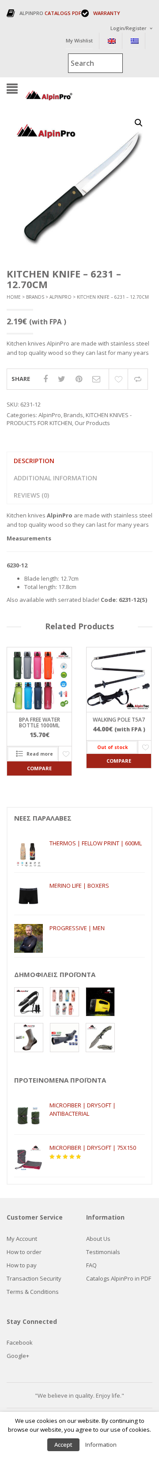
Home (14, 297)
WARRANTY (106, 13)
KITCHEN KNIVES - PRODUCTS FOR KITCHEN (69, 419)
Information (101, 1445)
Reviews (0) (31, 495)
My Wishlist (79, 40)
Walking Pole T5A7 (119, 719)
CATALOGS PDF (63, 13)
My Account (22, 1239)
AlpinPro (60, 297)
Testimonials (103, 1252)
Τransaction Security (34, 1278)
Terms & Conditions (33, 1292)
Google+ (18, 1356)
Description (34, 460)
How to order (24, 1252)
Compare (138, 379)
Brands (35, 297)
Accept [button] (63, 1445)
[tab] (34, 461)
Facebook (20, 1342)
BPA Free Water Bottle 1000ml (39, 722)
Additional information (55, 478)
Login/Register (128, 28)
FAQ (91, 1265)
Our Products (92, 423)
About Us (98, 1239)
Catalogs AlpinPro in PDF (118, 1278)
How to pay (22, 1265)
